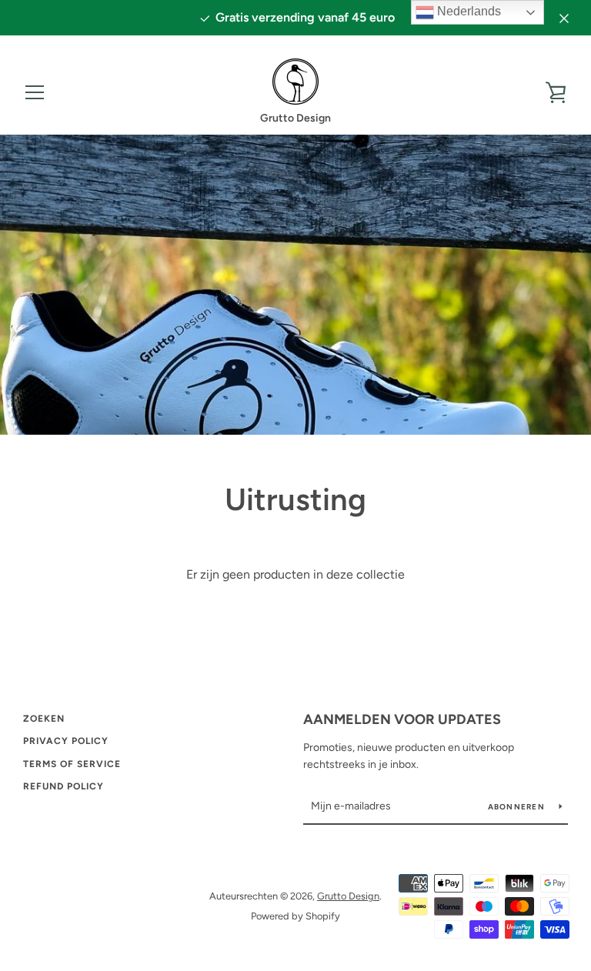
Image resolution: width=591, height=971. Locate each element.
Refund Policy (63, 786)
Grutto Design (348, 896)
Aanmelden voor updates (402, 719)
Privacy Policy (66, 741)
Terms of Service (72, 764)
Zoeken (44, 718)
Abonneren (518, 807)
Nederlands (467, 11)
